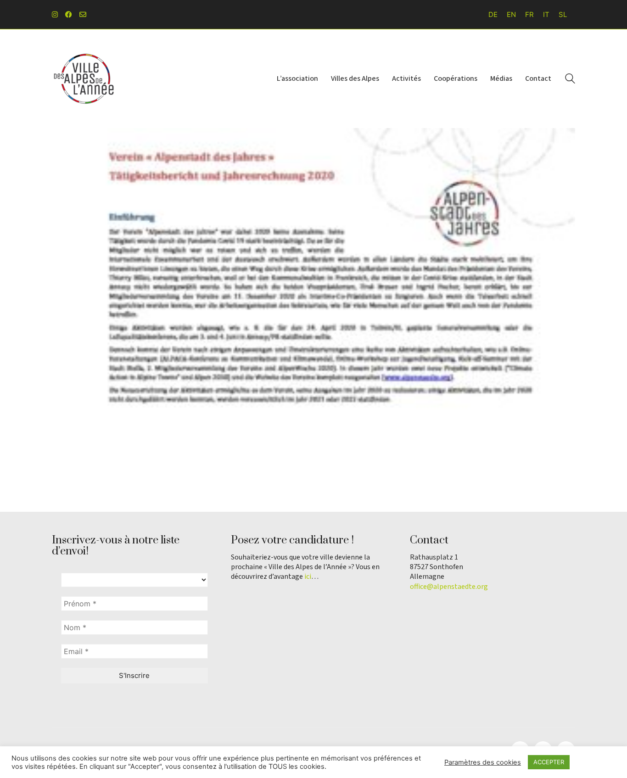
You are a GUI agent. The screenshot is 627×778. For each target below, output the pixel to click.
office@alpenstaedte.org (449, 587)
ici (307, 577)
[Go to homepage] (84, 78)
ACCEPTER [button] (548, 762)
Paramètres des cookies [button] (482, 762)
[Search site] (570, 79)
